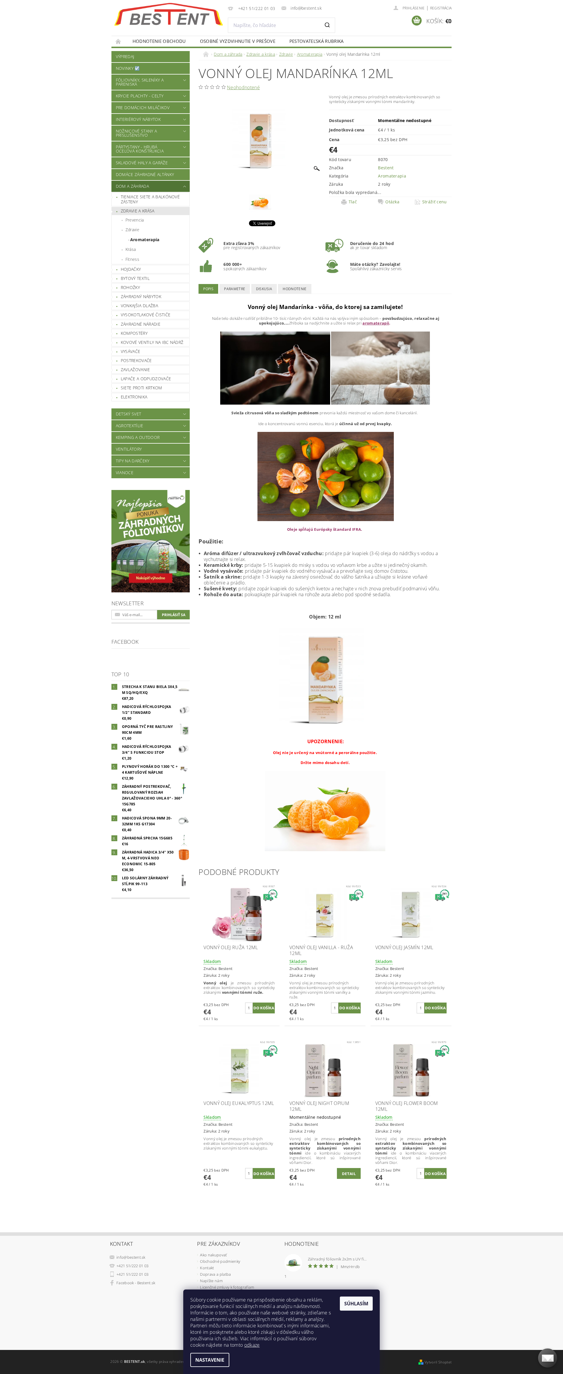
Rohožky (130, 287)
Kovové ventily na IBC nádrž (152, 342)
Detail (349, 1173)
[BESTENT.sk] (168, 14)
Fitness (132, 259)
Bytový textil (135, 278)
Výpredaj (125, 56)
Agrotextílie (129, 425)
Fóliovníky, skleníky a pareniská (140, 82)
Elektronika (134, 397)
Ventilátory (129, 449)
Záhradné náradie (140, 324)
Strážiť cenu (434, 202)
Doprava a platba (215, 1274)
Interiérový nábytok (138, 119)
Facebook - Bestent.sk (135, 1282)
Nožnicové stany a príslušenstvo (136, 133)
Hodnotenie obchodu (159, 41)
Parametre (234, 288)
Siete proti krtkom (141, 388)
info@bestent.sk (130, 1257)
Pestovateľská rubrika (316, 41)
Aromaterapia (145, 239)
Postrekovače (136, 360)
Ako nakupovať (213, 1255)
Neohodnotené (243, 87)
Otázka (392, 202)
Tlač (353, 202)
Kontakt (207, 1267)
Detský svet (128, 414)
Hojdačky (131, 269)
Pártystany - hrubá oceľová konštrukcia (140, 149)
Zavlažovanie (135, 369)
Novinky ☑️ (128, 68)
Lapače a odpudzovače (146, 378)
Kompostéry (134, 333)
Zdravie (132, 229)
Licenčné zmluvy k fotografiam (227, 1287)
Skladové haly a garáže (142, 162)
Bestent (386, 167)
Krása (131, 249)
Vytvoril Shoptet (438, 1362)
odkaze (252, 1345)
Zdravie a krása (138, 211)
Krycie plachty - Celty (139, 96)
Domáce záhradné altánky (145, 174)
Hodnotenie (294, 288)
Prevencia (135, 220)
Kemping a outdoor (138, 437)
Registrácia (441, 8)
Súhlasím (356, 1303)
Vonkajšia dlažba (139, 305)
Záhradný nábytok (141, 296)
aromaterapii (375, 323)
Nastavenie (209, 1360)
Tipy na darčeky (133, 461)
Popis (208, 288)
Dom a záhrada (132, 186)
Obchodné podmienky (220, 1261)
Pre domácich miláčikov (142, 107)
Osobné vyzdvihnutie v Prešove (237, 41)
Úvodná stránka (118, 41)
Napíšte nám (211, 1280)
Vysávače (130, 351)
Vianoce (124, 472)
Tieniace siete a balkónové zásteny (150, 199)
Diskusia (264, 288)
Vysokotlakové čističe (146, 314)
